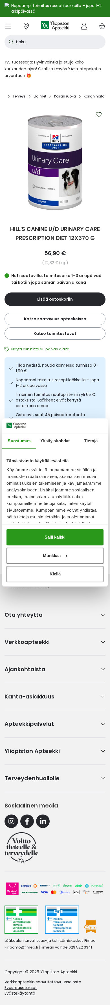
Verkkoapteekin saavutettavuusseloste (43, 982)
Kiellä (55, 573)
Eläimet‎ (40, 96)
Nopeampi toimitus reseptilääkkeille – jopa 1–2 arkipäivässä (57, 382)
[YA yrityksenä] (21, 847)
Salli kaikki (55, 537)
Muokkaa (52, 555)
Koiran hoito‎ (94, 96)
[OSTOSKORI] (102, 26)
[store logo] (55, 26)
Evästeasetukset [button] (21, 987)
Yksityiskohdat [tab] (55, 440)
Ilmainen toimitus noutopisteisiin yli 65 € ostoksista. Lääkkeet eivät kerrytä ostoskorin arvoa (55, 400)
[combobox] (55, 42)
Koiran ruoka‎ (65, 96)
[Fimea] (21, 920)
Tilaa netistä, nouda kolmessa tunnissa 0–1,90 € (57, 368)
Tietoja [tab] (91, 440)
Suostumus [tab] (19, 440)
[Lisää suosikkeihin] (98, 114)
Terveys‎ (19, 96)
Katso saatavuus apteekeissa (55, 319)
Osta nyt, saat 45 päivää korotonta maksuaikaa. (50, 417)
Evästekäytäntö (20, 993)
